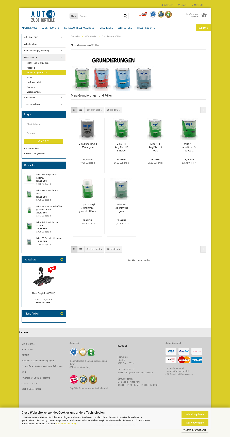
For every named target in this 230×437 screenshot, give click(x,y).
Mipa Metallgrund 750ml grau (87, 146)
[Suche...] (125, 16)
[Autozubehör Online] (43, 16)
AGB (24, 372)
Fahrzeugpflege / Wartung (79, 28)
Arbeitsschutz (50, 28)
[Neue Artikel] (61, 314)
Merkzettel (198, 5)
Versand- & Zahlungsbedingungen (38, 360)
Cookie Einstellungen (31, 389)
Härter (30, 77)
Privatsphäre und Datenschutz (36, 378)
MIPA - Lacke (106, 28)
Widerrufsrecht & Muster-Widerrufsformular (42, 366)
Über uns (203, 28)
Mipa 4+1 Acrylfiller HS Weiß (155, 147)
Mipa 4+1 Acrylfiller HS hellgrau (121, 147)
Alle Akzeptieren (195, 414)
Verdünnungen (34, 92)
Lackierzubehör (34, 82)
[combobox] (94, 110)
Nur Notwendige (195, 422)
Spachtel (31, 87)
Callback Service (29, 383)
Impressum (27, 349)
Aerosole (31, 68)
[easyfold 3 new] (43, 277)
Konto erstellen (31, 148)
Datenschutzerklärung (65, 423)
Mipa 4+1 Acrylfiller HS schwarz (188, 147)
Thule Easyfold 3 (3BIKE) (43, 293)
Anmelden (44, 141)
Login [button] (183, 5)
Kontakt (25, 355)
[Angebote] (61, 260)
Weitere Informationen (195, 430)
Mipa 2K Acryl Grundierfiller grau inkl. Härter (87, 208)
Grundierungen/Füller (37, 72)
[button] (167, 5)
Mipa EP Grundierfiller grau (121, 208)
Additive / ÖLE (29, 28)
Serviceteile (125, 28)
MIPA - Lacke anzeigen (37, 63)
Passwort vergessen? (34, 153)
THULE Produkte (146, 28)
